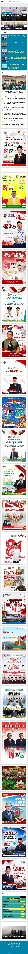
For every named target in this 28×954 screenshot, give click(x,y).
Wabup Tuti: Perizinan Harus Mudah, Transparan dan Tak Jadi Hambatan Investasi (14, 125)
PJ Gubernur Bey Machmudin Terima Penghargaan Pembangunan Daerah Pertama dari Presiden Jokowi (17, 59)
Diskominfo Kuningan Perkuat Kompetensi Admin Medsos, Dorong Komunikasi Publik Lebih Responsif (15, 114)
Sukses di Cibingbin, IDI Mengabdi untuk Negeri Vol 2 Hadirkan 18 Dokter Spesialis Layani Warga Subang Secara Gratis (15, 92)
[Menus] (2, 1)
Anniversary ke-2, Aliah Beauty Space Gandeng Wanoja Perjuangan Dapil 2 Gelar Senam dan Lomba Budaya (14, 118)
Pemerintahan (6, 12)
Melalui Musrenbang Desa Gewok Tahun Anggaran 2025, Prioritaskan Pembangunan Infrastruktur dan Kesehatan (14, 16)
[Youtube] (16, 946)
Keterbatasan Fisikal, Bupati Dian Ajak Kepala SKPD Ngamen (16, 43)
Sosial (10, 12)
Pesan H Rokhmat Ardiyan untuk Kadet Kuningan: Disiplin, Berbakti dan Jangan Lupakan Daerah (14, 95)
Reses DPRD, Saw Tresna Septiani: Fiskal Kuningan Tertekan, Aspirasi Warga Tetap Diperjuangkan (14, 99)
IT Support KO (21, 951)
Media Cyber (8, 952)
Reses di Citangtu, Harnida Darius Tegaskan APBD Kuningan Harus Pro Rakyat (7, 27)
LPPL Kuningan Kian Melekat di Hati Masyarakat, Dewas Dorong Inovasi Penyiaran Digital (12, 935)
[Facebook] (9, 946)
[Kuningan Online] (14, 1)
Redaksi (2, 952)
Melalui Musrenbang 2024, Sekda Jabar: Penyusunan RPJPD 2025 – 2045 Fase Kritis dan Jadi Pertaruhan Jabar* (16, 66)
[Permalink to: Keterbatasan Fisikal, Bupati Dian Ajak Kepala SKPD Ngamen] (4, 44)
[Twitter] (12, 946)
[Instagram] (14, 946)
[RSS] (19, 946)
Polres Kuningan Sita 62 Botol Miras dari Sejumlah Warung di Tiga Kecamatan (15, 121)
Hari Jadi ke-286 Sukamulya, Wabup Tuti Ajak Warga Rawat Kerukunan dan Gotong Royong (20, 27)
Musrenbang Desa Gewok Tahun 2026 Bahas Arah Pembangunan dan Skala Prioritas (17, 37)
